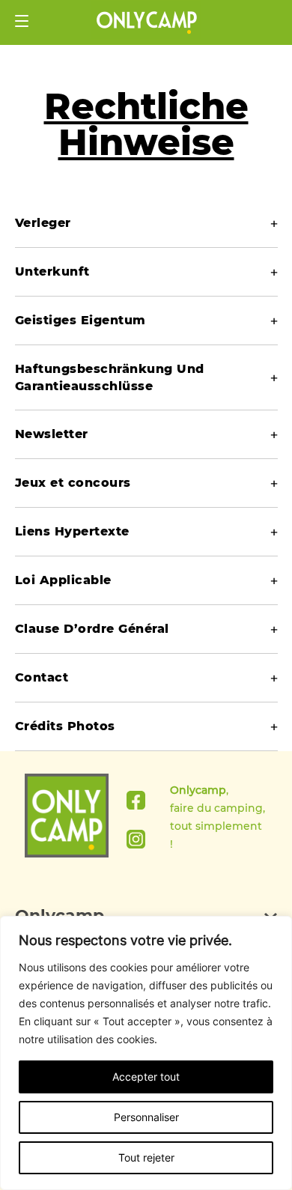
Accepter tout (146, 1076)
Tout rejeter (146, 1157)
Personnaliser (146, 1117)
